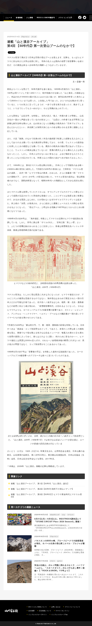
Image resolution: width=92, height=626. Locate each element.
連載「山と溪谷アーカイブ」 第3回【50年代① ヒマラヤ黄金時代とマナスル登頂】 (46, 495)
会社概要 (31, 610)
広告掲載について (45, 610)
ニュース (8, 17)
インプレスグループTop (59, 614)
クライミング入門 (65, 17)
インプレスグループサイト (37, 614)
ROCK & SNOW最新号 (46, 17)
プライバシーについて (72, 607)
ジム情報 (29, 17)
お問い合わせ (55, 607)
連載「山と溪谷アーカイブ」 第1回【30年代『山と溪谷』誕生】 (40, 483)
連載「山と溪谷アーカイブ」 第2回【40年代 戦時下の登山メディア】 (42, 488)
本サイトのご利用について (37, 607)
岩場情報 (19, 17)
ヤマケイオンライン (62, 610)
